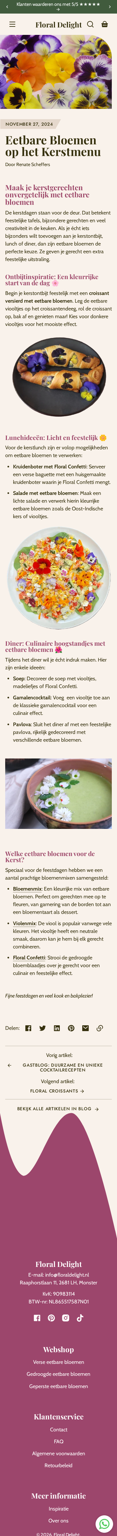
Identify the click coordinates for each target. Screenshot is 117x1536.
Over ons (58, 1521)
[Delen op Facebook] (28, 1028)
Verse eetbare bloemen (58, 1362)
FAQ (58, 1441)
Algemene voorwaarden (58, 1453)
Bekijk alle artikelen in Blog (55, 1108)
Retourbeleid (58, 1465)
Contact (58, 1429)
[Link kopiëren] (100, 1028)
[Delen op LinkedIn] (57, 1028)
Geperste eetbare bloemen (58, 1386)
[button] (90, 24)
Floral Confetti (29, 958)
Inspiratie (59, 1509)
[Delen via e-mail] (85, 1028)
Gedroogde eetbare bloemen (58, 1374)
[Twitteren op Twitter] (42, 1028)
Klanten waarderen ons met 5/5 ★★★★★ (58, 4)
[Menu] (12, 24)
